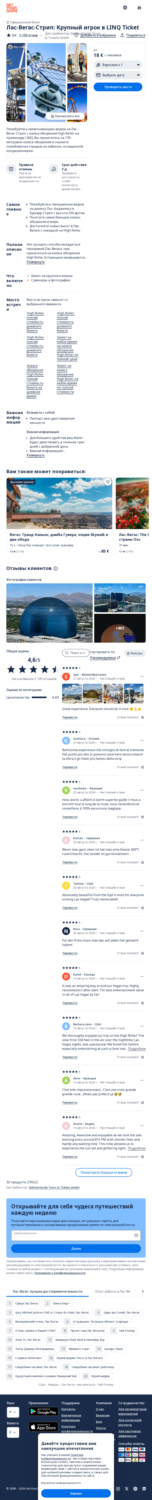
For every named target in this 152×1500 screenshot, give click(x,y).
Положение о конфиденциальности (60, 1273)
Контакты (68, 1409)
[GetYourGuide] (11, 7)
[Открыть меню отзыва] (142, 676)
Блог (99, 1422)
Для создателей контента (130, 1422)
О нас (100, 1409)
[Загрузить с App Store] (43, 1427)
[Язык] (125, 7)
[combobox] (105, 657)
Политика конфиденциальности (77, 1429)
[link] (59, 517)
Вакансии (103, 1415)
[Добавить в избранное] (107, 482)
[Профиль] (139, 8)
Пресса (101, 1428)
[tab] (47, 1291)
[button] (22, 35)
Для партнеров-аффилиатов (129, 1433)
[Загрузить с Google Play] (43, 1412)
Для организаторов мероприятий (132, 1411)
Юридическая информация (71, 1417)
